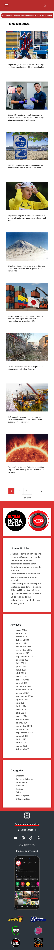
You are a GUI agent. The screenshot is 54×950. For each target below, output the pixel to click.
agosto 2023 (22, 736)
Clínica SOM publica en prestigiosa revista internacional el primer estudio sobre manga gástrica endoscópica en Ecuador (26, 117)
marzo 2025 (21, 676)
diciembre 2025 (23, 646)
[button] (45, 5)
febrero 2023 (22, 749)
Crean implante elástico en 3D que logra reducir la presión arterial (25, 576)
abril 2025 (21, 673)
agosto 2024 (22, 699)
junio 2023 (21, 739)
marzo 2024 (21, 716)
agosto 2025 (22, 660)
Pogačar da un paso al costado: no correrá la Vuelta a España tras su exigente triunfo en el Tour (27, 218)
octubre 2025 (22, 653)
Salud (18, 792)
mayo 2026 (21, 630)
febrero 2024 (22, 719)
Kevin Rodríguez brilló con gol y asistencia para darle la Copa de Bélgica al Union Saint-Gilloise (26, 586)
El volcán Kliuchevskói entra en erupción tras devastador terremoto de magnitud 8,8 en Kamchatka (26, 268)
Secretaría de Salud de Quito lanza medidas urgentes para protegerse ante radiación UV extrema (26, 469)
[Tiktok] (30, 837)
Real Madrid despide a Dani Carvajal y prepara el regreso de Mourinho (26, 566)
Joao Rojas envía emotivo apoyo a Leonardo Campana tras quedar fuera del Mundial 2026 (27, 557)
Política (19, 789)
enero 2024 (21, 722)
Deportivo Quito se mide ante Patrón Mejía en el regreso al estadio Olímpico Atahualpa (26, 65)
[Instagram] (23, 837)
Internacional (22, 782)
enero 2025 (21, 683)
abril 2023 (21, 742)
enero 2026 (21, 643)
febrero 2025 (22, 679)
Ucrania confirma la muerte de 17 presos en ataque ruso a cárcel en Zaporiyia (25, 367)
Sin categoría (22, 795)
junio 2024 (21, 706)
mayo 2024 (21, 709)
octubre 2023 (22, 729)
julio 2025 (21, 663)
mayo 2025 (21, 669)
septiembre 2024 (24, 696)
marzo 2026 (21, 636)
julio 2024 (21, 703)
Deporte (20, 775)
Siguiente (26, 497)
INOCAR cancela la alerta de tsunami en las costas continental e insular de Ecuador (25, 166)
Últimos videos (23, 799)
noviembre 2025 (24, 650)
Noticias (20, 785)
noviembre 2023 (24, 726)
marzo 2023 (21, 746)
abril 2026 (21, 633)
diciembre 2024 (23, 686)
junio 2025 (21, 666)
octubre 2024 (22, 693)
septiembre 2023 (24, 732)
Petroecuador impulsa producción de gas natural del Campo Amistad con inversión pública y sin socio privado (25, 419)
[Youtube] (15, 837)
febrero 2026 (22, 640)
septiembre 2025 (24, 656)
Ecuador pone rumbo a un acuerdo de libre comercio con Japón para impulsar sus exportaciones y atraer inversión (25, 319)
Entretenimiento (24, 779)
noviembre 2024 (24, 689)
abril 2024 (21, 712)
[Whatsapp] (38, 837)
